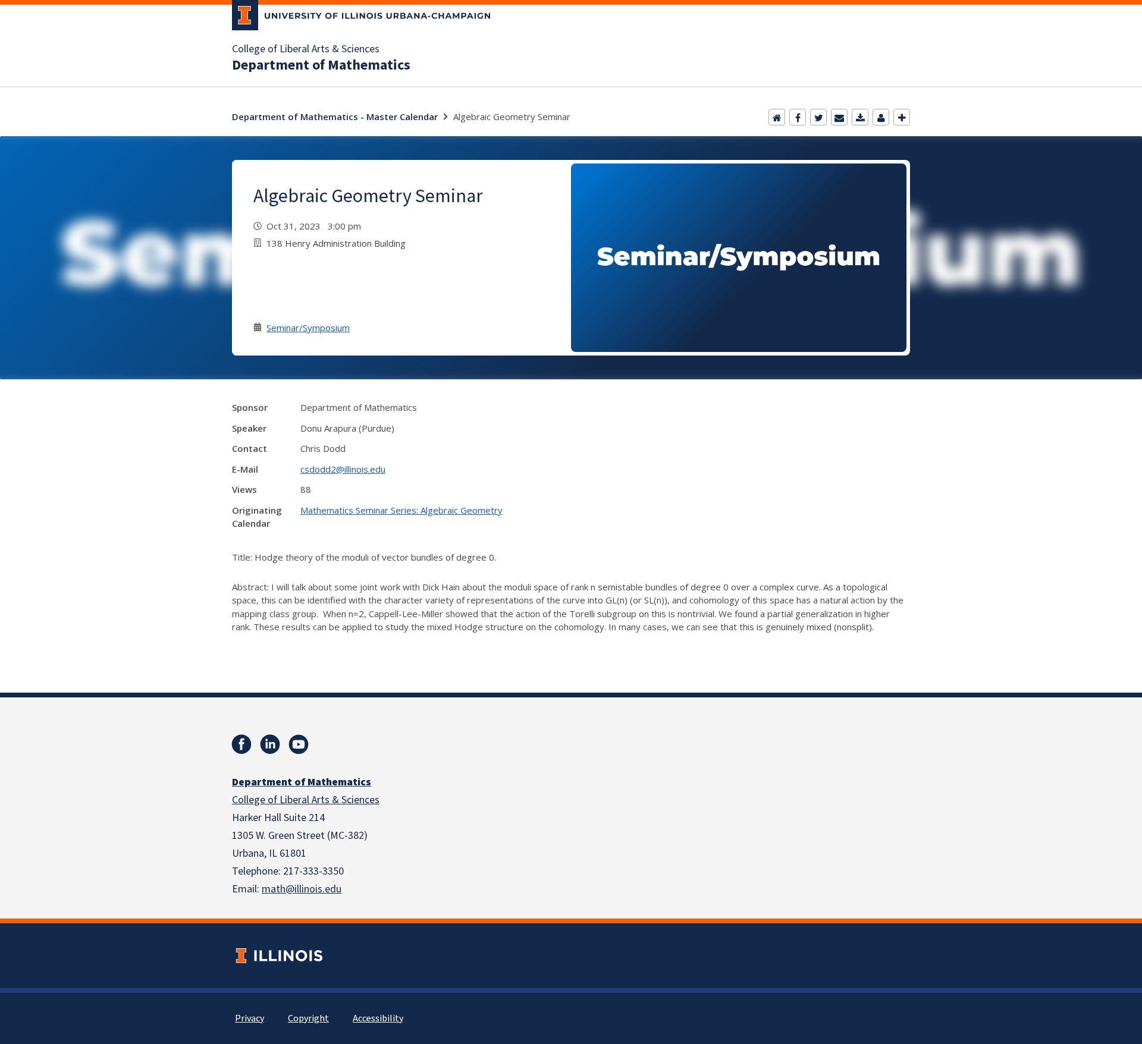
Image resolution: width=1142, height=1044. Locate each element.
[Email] (839, 117)
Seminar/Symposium (308, 328)
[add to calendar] (860, 117)
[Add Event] (901, 117)
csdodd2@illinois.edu (342, 469)
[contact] (881, 117)
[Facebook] (797, 117)
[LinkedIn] (270, 744)
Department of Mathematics (321, 65)
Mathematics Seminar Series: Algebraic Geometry (401, 510)
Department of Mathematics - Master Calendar (335, 116)
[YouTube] (299, 744)
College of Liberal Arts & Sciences (305, 49)
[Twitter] (818, 117)
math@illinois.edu (301, 889)
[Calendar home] (776, 117)
